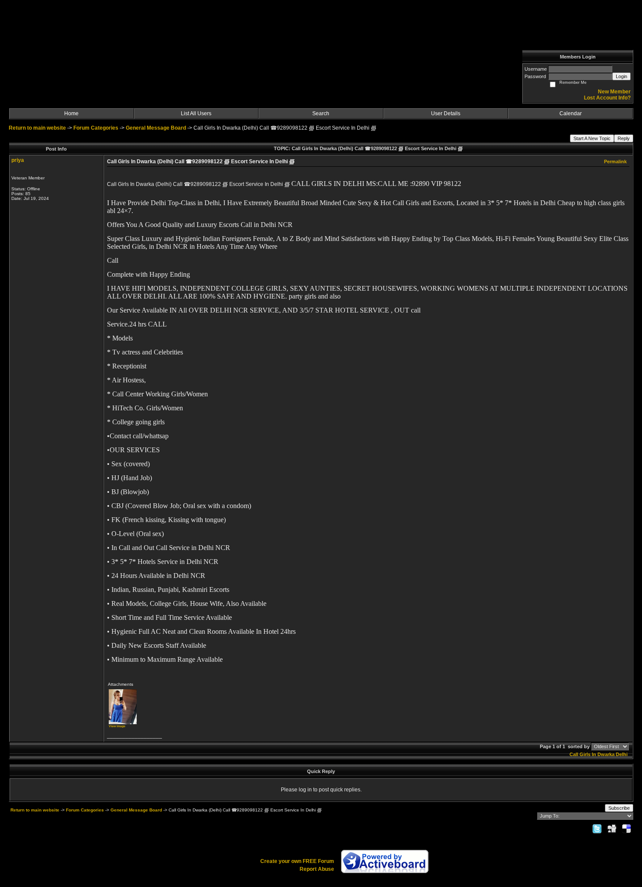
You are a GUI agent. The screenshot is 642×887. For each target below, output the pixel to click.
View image (117, 726)
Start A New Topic (592, 138)
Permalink (615, 161)
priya (17, 160)
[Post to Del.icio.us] (626, 828)
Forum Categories (95, 128)
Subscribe (619, 808)
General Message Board (156, 128)
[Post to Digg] (611, 828)
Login (621, 76)
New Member (614, 92)
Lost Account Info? (607, 98)
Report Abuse (317, 869)
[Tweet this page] (597, 828)
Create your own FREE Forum (297, 861)
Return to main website (38, 128)
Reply (624, 138)
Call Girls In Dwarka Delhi (599, 754)
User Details (445, 113)
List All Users (196, 113)
